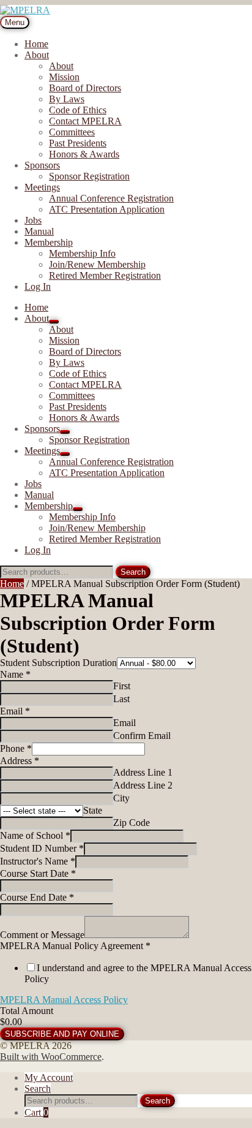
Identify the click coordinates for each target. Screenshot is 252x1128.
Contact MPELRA (85, 121)
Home (36, 44)
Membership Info (82, 253)
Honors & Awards (84, 154)
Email (15, 711)
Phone (16, 748)
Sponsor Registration (89, 176)
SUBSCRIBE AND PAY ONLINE (62, 1034)
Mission (64, 77)
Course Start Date (38, 873)
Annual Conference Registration (111, 198)
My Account (48, 1077)
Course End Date (37, 897)
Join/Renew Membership (97, 264)
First (121, 686)
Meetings (42, 187)
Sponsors (42, 165)
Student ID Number (42, 848)
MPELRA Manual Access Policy (64, 999)
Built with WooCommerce (51, 1056)
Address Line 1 (142, 772)
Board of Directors (85, 88)
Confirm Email (142, 735)
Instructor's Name (37, 861)
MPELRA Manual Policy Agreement (75, 946)
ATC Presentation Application (107, 209)
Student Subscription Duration (58, 662)
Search (133, 572)
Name (15, 674)
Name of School (35, 835)
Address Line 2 (142, 785)
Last (121, 699)
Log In (37, 286)
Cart (36, 1112)
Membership (48, 242)
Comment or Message (42, 934)
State (92, 810)
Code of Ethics (77, 110)
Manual (39, 231)
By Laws (66, 99)
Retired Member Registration (105, 275)
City (121, 798)
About (36, 55)
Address (19, 760)
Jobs (33, 220)
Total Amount (26, 1010)
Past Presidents (77, 143)
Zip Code (131, 822)
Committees (72, 132)
